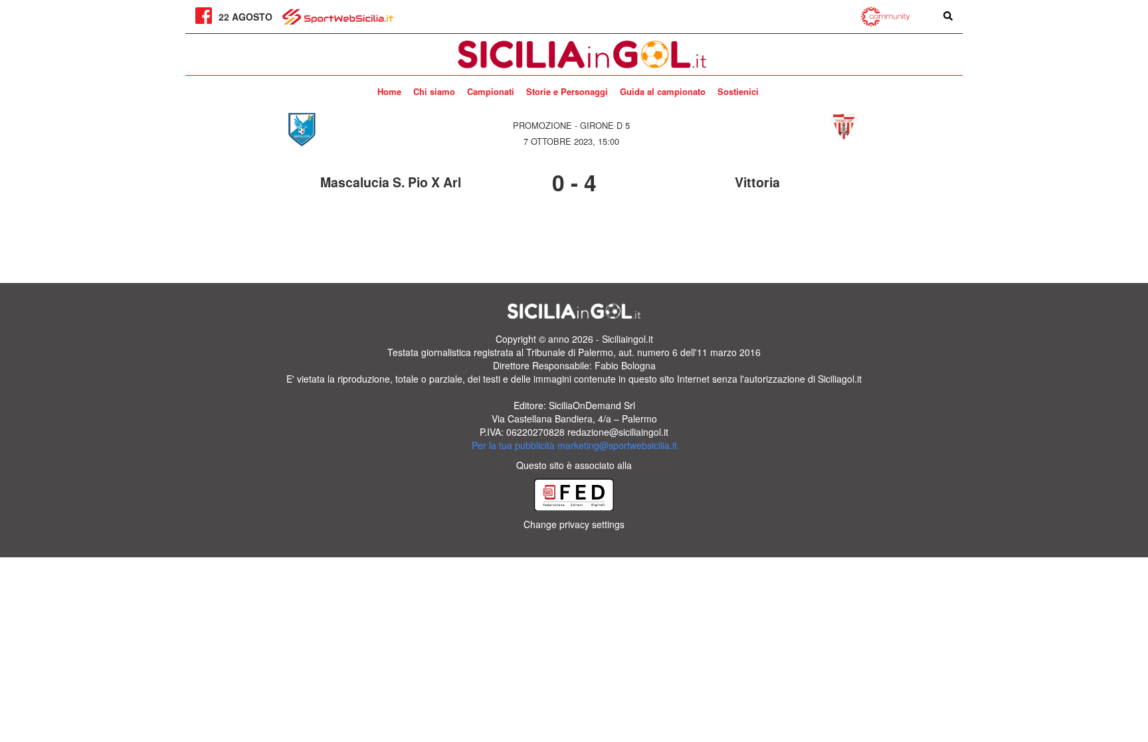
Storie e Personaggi (567, 91)
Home (389, 91)
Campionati (490, 91)
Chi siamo (434, 91)
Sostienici (738, 91)
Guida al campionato (663, 91)
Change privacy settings (574, 524)
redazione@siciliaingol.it (617, 431)
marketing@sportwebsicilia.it (617, 445)
